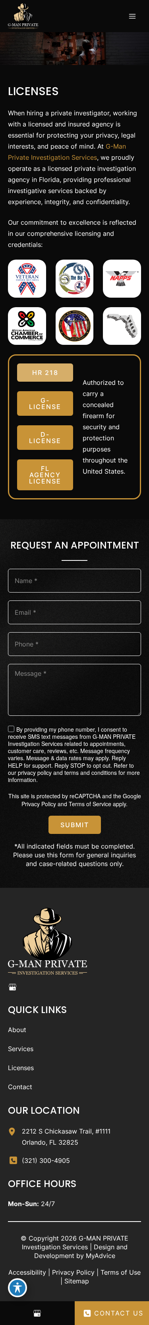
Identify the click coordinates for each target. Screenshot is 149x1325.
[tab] (45, 372)
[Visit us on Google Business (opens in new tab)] (12, 987)
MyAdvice (100, 1256)
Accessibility (27, 1272)
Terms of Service (90, 804)
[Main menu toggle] (132, 16)
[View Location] (15, 1130)
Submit (74, 825)
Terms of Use (121, 1272)
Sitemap (76, 1281)
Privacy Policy (38, 804)
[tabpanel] (107, 427)
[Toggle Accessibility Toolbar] (17, 1287)
